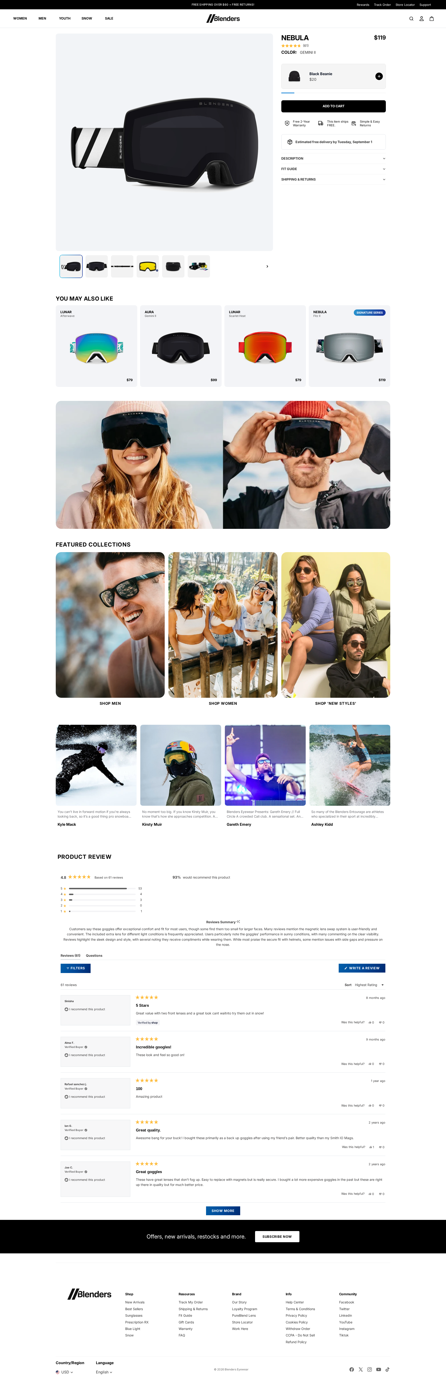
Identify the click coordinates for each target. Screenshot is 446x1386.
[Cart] (432, 18)
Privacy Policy (296, 1315)
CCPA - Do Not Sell (300, 1335)
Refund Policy (296, 1342)
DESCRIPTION (292, 158)
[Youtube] (378, 1369)
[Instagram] (369, 1369)
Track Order (382, 5)
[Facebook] (351, 1369)
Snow (129, 1335)
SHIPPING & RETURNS (298, 179)
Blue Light (132, 1329)
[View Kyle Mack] (96, 778)
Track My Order (191, 1302)
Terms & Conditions (300, 1309)
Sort (348, 985)
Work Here (240, 1329)
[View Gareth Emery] (265, 778)
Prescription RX (137, 1322)
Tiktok (344, 1335)
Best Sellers (134, 1309)
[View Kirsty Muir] (180, 778)
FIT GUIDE (289, 169)
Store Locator (405, 5)
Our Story (239, 1302)
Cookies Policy (297, 1322)
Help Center (295, 1302)
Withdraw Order (298, 1329)
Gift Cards (186, 1322)
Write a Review (366, 969)
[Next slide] (267, 266)
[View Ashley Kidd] (349, 778)
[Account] (421, 18)
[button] (295, 45)
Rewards (363, 5)
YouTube (345, 1322)
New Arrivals (134, 1302)
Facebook (346, 1302)
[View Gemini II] (181, 348)
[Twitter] (361, 1369)
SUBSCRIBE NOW (277, 1236)
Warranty (186, 1329)
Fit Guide (185, 1315)
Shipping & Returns (193, 1309)
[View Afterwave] (96, 348)
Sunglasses (133, 1315)
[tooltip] (238, 922)
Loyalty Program (244, 1309)
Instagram (346, 1329)
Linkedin (345, 1315)
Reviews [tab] (70, 956)
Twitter (344, 1309)
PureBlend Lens (244, 1315)
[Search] (411, 18)
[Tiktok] (387, 1369)
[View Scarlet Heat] (265, 348)
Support (425, 5)
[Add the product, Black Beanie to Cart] (379, 76)
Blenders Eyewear (237, 1369)
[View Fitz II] (349, 348)
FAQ (182, 1335)
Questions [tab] (94, 956)
